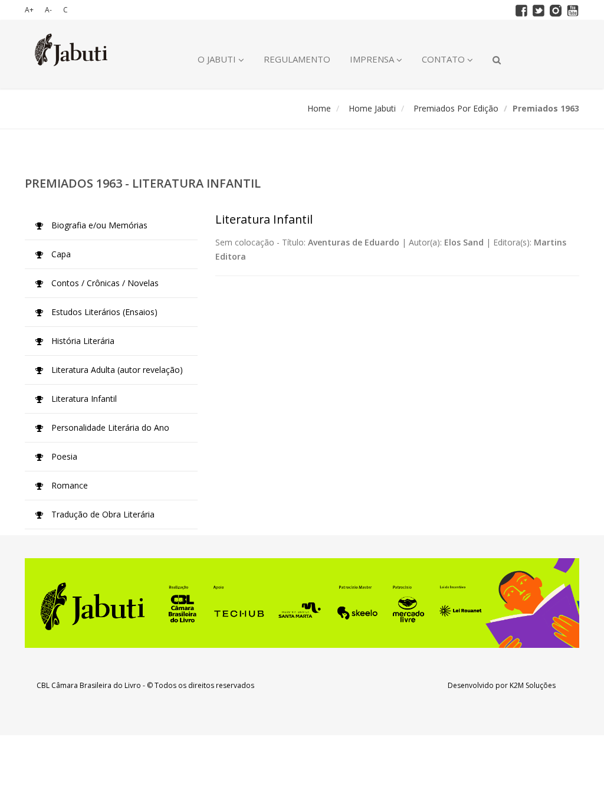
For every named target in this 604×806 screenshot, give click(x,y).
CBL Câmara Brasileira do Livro (89, 685)
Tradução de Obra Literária (102, 514)
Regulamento (297, 59)
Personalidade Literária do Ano (109, 427)
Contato (444, 59)
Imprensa (373, 59)
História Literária (81, 340)
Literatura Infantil (83, 398)
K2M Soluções (533, 685)
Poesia (63, 456)
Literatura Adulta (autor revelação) (116, 369)
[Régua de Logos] (302, 603)
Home (319, 108)
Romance (68, 485)
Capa (60, 254)
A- (48, 10)
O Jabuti (218, 59)
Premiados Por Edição (455, 108)
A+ (29, 10)
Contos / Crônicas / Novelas (104, 283)
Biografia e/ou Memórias (98, 225)
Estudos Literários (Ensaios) (103, 311)
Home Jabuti (372, 108)
